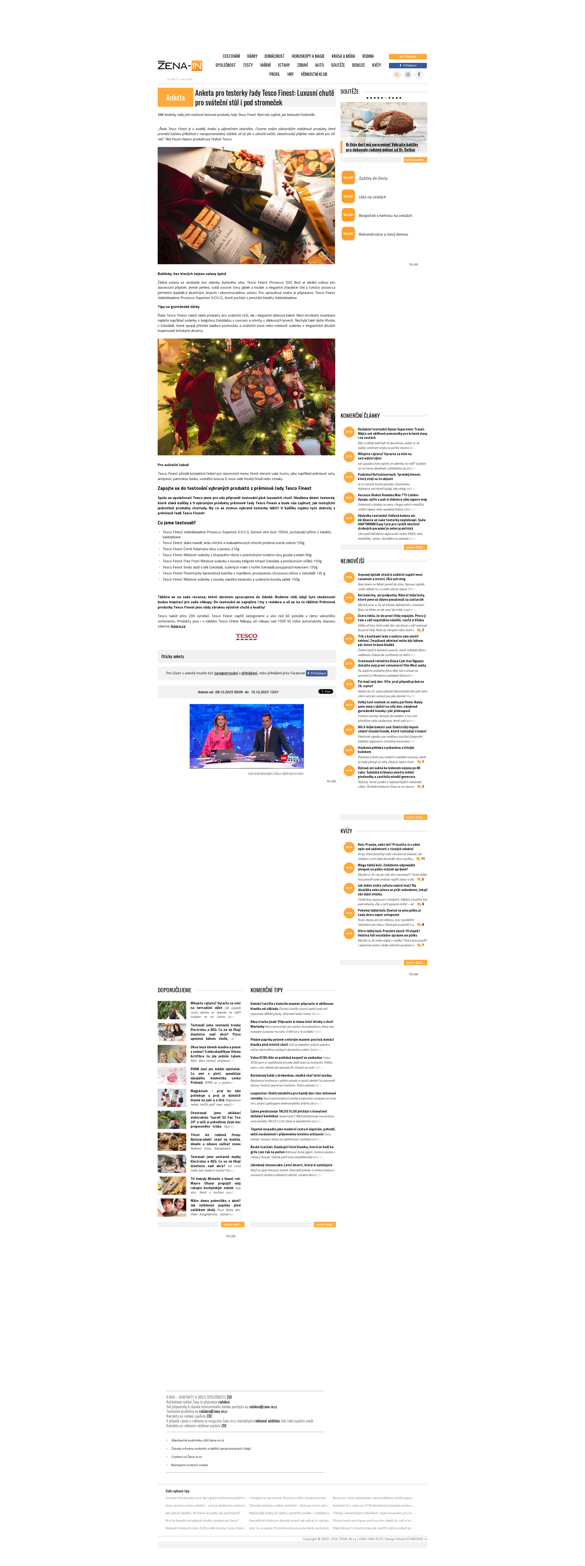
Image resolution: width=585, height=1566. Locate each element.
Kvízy (376, 65)
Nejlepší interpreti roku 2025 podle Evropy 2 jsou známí (205, 1528)
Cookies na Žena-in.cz (186, 1456)
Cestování (231, 56)
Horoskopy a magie (308, 56)
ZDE (229, 1397)
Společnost (225, 65)
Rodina (368, 56)
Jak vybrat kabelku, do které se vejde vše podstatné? (203, 1512)
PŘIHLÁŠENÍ (249, 673)
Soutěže (338, 65)
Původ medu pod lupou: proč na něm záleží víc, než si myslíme (374, 1520)
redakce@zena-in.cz (263, 1406)
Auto (319, 65)
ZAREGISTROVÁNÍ (226, 673)
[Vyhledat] (397, 74)
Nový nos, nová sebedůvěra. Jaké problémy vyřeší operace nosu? (374, 1497)
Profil (274, 74)
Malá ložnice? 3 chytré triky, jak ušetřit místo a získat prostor (374, 1528)
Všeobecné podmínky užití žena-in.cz (197, 1440)
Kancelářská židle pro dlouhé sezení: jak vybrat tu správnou (290, 1520)
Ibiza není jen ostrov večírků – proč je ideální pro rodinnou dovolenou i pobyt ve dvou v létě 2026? (207, 1505)
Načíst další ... (232, 1224)
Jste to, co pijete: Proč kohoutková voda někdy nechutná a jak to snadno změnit (290, 1528)
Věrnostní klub (314, 74)
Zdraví (302, 65)
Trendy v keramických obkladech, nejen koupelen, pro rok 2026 (374, 1512)
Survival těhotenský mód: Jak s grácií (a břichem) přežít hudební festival (207, 1497)
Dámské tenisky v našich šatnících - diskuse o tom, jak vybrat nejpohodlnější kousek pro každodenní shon (290, 1505)
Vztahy (284, 65)
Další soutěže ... (415, 159)
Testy (248, 65)
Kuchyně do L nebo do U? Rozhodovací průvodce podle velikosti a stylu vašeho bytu (374, 1505)
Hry (290, 74)
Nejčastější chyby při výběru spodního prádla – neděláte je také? (290, 1512)
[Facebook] (419, 74)
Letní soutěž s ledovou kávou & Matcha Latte (382, 149)
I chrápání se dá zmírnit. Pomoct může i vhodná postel (287, 1497)
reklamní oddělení (267, 1421)
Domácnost (275, 56)
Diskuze (358, 65)
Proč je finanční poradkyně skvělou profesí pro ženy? (202, 1520)
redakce (223, 1402)
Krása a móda (343, 56)
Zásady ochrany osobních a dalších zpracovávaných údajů (211, 1448)
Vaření (265, 65)
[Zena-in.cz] (183, 65)
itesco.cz (178, 626)
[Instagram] (408, 74)
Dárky (252, 56)
